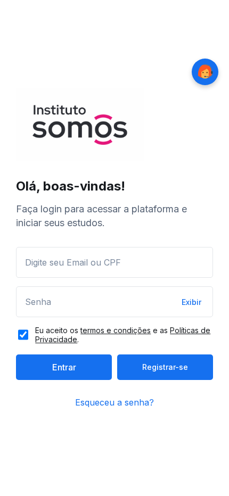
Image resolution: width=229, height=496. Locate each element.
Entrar (64, 367)
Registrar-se (165, 366)
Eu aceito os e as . (122, 335)
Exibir (191, 302)
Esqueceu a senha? (114, 402)
